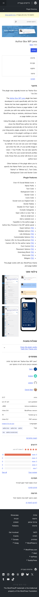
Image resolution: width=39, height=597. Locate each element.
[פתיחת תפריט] (3, 3)
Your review (32, 472)
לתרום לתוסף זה (31, 503)
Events (15, 536)
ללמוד (35, 532)
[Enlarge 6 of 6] (16, 309)
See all (4, 472)
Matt (34, 553)
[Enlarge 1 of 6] (34, 278)
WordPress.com (30, 550)
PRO (32, 228)
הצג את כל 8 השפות (8, 423)
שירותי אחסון (32, 522)
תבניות (16, 519)
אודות (35, 515)
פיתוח (33, 74)
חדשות (34, 519)
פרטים (32, 58)
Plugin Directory (31, 9)
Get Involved (13, 532)
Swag (15, 543)
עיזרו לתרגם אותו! (10, 15)
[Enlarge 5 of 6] (16, 278)
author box (6, 428)
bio (4, 432)
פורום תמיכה (32, 487)
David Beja (29, 390)
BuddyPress (31, 560)
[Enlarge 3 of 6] (34, 293)
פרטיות (34, 526)
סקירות (32, 63)
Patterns (15, 526)
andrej (30, 383)
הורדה (34, 50)
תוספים (15, 522)
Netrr (31, 45)
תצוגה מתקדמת (31, 438)
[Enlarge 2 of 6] (34, 285)
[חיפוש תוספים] (16, 22)
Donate (14, 539)
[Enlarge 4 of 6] (34, 300)
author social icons (11, 432)
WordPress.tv (31, 543)
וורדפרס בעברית (26, 569)
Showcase (14, 515)
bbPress (33, 557)
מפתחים (34, 539)
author (20, 428)
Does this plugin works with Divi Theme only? (28, 348)
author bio (14, 428)
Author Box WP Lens (17, 98)
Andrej (30, 376)
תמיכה (33, 79)
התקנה (32, 68)
